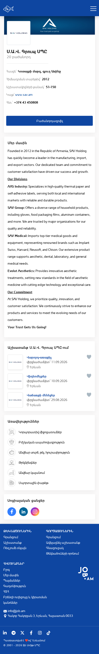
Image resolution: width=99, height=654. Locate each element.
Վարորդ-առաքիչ (39, 357)
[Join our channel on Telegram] (13, 633)
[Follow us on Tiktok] (48, 633)
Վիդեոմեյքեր (37, 375)
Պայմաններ (11, 580)
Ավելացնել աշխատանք (63, 542)
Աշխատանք (12, 542)
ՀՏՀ (6, 591)
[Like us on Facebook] (31, 633)
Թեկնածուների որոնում (62, 553)
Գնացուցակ (55, 548)
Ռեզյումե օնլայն (14, 548)
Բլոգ (6, 569)
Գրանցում (10, 537)
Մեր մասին (11, 575)
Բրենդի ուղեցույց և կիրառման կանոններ (25, 599)
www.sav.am (24, 94)
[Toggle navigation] (93, 8)
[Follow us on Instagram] (40, 633)
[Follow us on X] (22, 633)
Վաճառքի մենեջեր (41, 394)
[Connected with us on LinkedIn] (5, 633)
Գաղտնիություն (14, 586)
